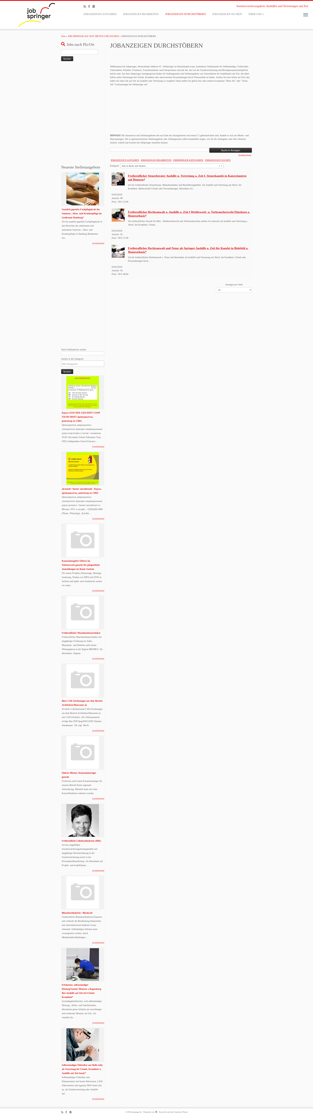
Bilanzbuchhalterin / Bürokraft (77, 913)
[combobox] (172, 166)
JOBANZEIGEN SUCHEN (227, 14)
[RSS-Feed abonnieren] (85, 6)
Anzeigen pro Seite (234, 284)
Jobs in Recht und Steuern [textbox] (171, 166)
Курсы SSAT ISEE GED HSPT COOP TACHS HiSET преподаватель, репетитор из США (81, 417)
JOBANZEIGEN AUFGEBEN (100, 14)
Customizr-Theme (181, 1112)
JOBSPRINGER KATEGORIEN (188, 160)
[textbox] (83, 364)
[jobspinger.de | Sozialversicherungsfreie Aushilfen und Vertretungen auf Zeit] (36, 14)
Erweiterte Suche (244, 155)
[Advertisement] (82, 113)
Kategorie (114, 166)
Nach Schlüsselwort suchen (73, 349)
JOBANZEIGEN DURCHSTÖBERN (185, 14)
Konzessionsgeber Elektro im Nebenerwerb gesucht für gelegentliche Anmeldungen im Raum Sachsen (81, 565)
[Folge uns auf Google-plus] (94, 6)
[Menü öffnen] (305, 15)
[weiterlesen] (98, 243)
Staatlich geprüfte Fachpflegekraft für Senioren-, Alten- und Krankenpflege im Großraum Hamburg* (82, 213)
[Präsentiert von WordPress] (156, 1111)
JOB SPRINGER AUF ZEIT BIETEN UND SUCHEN (93, 36)
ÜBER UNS (255, 14)
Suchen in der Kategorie (72, 359)
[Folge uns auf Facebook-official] (90, 6)
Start (63, 36)
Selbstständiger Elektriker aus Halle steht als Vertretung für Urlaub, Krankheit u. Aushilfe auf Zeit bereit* (82, 1069)
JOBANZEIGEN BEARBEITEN (141, 14)
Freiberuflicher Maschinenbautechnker (81, 633)
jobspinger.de (137, 1112)
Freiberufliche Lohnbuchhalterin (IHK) (81, 841)
